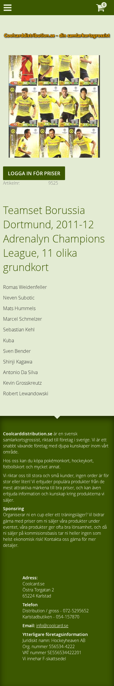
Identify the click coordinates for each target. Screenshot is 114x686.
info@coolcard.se (52, 625)
